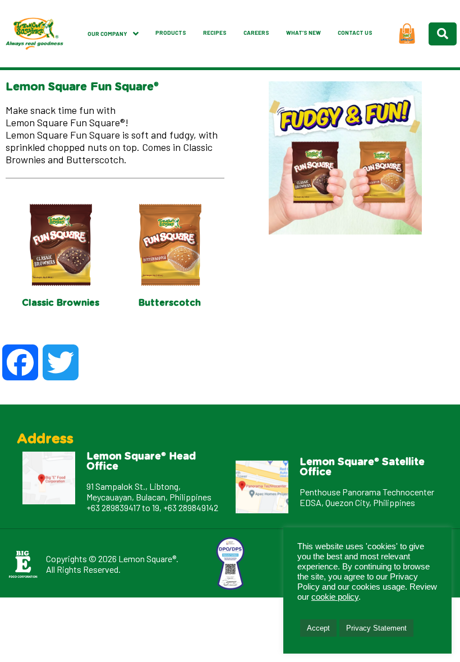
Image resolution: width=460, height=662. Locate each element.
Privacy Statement (376, 628)
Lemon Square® (147, 558)
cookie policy (334, 596)
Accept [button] (318, 628)
